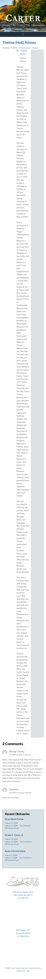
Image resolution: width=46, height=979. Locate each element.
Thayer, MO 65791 (23, 933)
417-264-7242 (23, 936)
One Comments (26, 842)
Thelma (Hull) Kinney (19, 42)
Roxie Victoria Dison (15, 851)
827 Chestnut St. (23, 930)
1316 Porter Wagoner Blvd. (23, 892)
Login (28, 971)
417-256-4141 (23, 898)
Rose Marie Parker (14, 819)
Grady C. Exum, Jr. (14, 835)
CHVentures (20, 971)
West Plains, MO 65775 (23, 895)
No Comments (25, 826)
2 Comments (24, 48)
